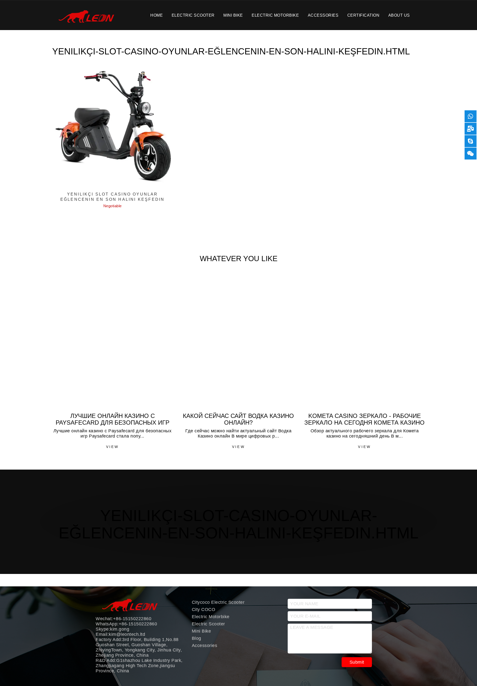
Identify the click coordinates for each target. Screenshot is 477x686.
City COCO (203, 609)
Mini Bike (233, 15)
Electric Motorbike (275, 15)
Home (156, 15)
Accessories (323, 15)
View (112, 447)
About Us (399, 15)
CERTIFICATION (363, 15)
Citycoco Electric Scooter (218, 602)
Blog (196, 638)
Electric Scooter (193, 15)
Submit (357, 662)
